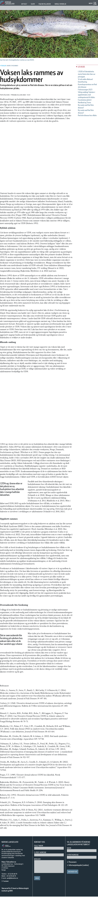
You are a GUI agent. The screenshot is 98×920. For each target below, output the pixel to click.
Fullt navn (38, 846)
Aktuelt (24, 4)
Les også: (81, 67)
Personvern (72, 862)
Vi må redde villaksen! (85, 79)
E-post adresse (40, 852)
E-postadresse (73, 855)
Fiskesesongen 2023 (85, 89)
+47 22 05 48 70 (12, 874)
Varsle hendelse (60, 4)
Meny (91, 3)
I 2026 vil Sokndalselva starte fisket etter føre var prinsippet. (86, 74)
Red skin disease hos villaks (87, 115)
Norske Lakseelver (10, 842)
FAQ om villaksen (45, 4)
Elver (33, 4)
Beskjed (37, 859)
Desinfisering (82, 82)
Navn (69, 848)
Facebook (6, 881)
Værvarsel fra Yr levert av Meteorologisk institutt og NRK (15, 889)
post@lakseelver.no (12, 878)
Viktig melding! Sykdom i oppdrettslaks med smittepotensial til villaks (86, 94)
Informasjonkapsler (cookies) (79, 865)
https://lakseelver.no (9, 862)
